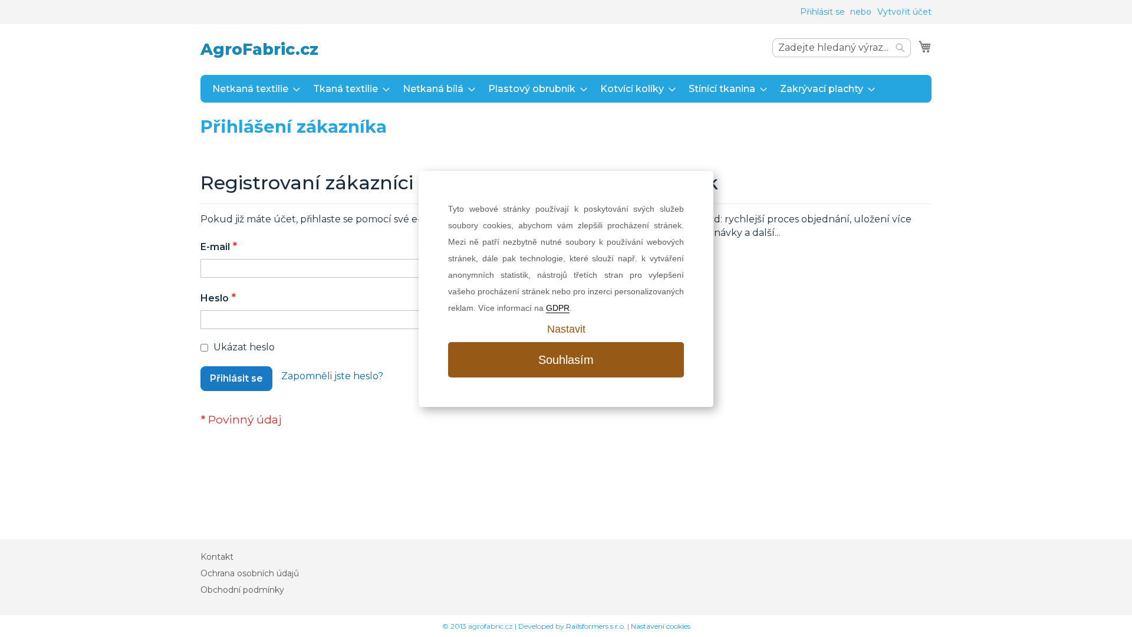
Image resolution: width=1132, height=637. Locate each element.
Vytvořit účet (904, 11)
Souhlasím (566, 359)
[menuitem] (252, 89)
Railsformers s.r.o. (596, 626)
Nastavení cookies (660, 626)
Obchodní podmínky (242, 590)
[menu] (566, 89)
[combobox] (841, 47)
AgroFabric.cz (259, 49)
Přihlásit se (822, 11)
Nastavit (566, 329)
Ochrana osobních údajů (249, 573)
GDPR (558, 308)
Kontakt (216, 556)
